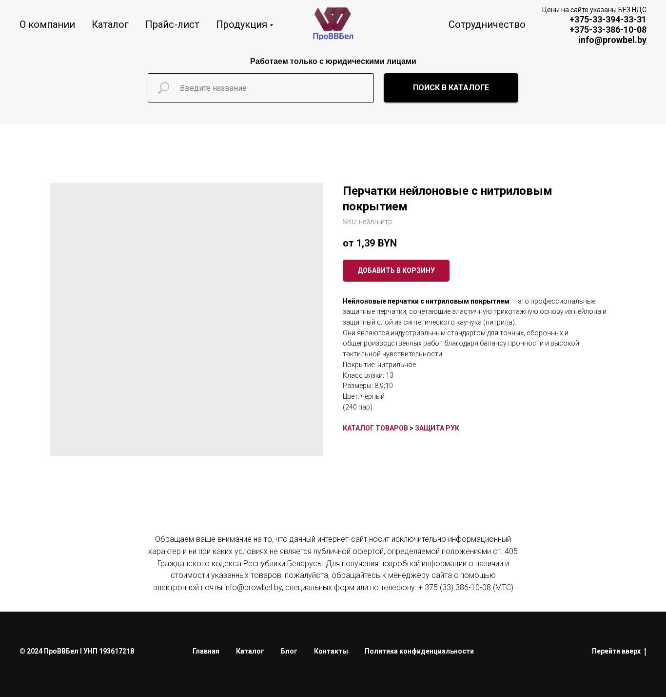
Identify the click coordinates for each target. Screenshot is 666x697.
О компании (47, 24)
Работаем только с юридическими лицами (333, 61)
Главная (206, 651)
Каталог (110, 24)
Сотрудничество (487, 24)
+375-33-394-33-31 (607, 19)
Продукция (241, 24)
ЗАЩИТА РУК (437, 428)
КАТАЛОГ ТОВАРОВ (375, 428)
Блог (289, 651)
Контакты (331, 651)
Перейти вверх (616, 651)
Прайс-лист (172, 24)
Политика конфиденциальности (419, 651)
